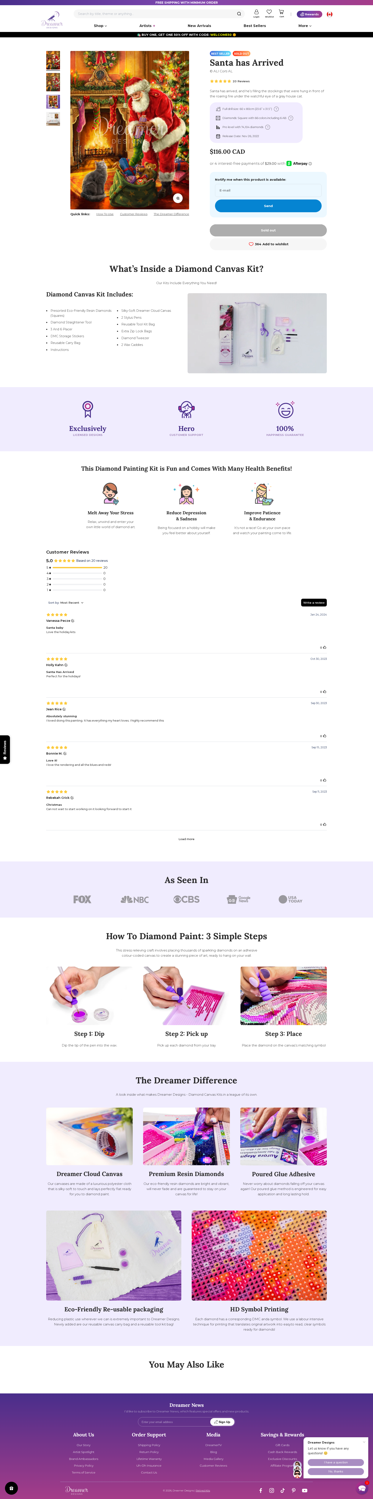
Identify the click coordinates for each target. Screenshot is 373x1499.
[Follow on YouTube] (305, 1490)
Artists (145, 26)
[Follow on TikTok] (283, 1490)
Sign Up (224, 1422)
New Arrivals (199, 26)
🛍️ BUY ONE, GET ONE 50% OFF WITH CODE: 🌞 (186, 35)
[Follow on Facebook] (261, 1490)
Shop (98, 26)
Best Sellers (255, 26)
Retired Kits (203, 1490)
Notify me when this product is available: (250, 179)
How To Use (105, 214)
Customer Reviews (133, 214)
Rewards (312, 14)
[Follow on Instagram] (272, 1490)
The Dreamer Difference (171, 214)
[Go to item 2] (53, 83)
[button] (362, 1488)
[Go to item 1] (53, 61)
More (303, 26)
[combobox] (159, 13)
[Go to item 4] (53, 119)
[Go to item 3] (53, 102)
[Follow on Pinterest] (294, 1490)
